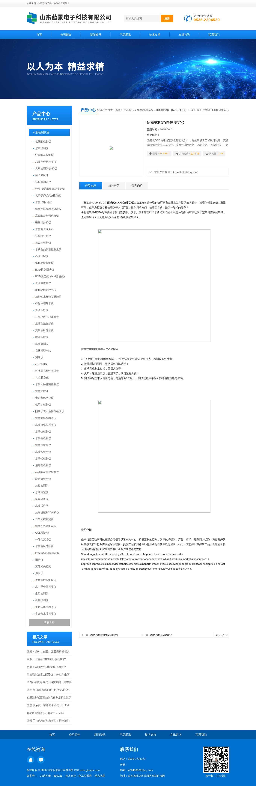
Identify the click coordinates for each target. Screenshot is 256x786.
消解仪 (39, 559)
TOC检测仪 (42, 377)
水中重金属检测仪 (45, 586)
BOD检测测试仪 (44, 269)
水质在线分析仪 (44, 323)
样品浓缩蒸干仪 (44, 303)
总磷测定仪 (41, 492)
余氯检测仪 (41, 593)
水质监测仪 (41, 343)
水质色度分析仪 (44, 546)
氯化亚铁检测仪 (44, 262)
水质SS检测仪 (43, 202)
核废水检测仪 (43, 242)
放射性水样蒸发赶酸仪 (48, 296)
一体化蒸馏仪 (43, 539)
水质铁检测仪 (43, 451)
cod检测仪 (41, 364)
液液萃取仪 (41, 310)
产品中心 (41, 113)
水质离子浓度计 (44, 229)
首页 (39, 34)
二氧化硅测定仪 (44, 519)
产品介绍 (90, 185)
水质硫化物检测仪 (45, 424)
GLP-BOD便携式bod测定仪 (104, 635)
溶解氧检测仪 (43, 478)
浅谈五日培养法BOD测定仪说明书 (47, 659)
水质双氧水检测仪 (45, 418)
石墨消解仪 (41, 256)
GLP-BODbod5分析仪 (161, 635)
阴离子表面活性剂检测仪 (49, 411)
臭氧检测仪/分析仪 (46, 168)
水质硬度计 (41, 391)
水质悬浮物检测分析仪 (48, 208)
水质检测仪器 (41, 132)
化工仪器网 (85, 775)
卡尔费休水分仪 (44, 397)
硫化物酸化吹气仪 (45, 289)
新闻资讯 (95, 34)
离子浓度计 (41, 175)
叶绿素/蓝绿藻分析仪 (47, 552)
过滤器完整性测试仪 (47, 370)
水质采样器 (41, 505)
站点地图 (100, 775)
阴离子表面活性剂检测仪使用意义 (46, 666)
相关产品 (113, 185)
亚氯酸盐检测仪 (44, 154)
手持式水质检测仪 (45, 606)
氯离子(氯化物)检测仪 (48, 195)
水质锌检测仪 (43, 444)
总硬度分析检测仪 (45, 161)
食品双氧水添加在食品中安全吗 (45, 712)
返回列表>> (221, 635)
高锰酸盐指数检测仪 (47, 471)
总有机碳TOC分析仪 (47, 512)
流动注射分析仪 (44, 330)
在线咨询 (184, 34)
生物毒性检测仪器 (45, 579)
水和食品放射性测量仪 (48, 249)
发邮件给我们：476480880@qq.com (175, 172)
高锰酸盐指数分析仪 (47, 215)
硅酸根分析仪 (43, 235)
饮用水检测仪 (43, 404)
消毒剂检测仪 (43, 465)
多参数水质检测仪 (45, 613)
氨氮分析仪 (41, 498)
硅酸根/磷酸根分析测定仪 (50, 188)
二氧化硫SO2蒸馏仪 (47, 316)
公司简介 (66, 34)
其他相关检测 (43, 566)
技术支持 (154, 34)
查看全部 (49, 622)
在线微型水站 (43, 350)
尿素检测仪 (41, 148)
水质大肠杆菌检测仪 (47, 384)
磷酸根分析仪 (43, 222)
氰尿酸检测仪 (43, 141)
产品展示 (125, 34)
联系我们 (214, 34)
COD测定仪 (42, 532)
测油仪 (39, 357)
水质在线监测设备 (45, 525)
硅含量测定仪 (43, 181)
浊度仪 (39, 573)
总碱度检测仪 (43, 283)
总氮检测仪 (41, 485)
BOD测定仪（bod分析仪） (50, 276)
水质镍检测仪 (43, 431)
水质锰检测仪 (43, 458)
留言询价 (137, 185)
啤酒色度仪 (41, 337)
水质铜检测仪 (43, 438)
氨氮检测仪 (41, 600)
